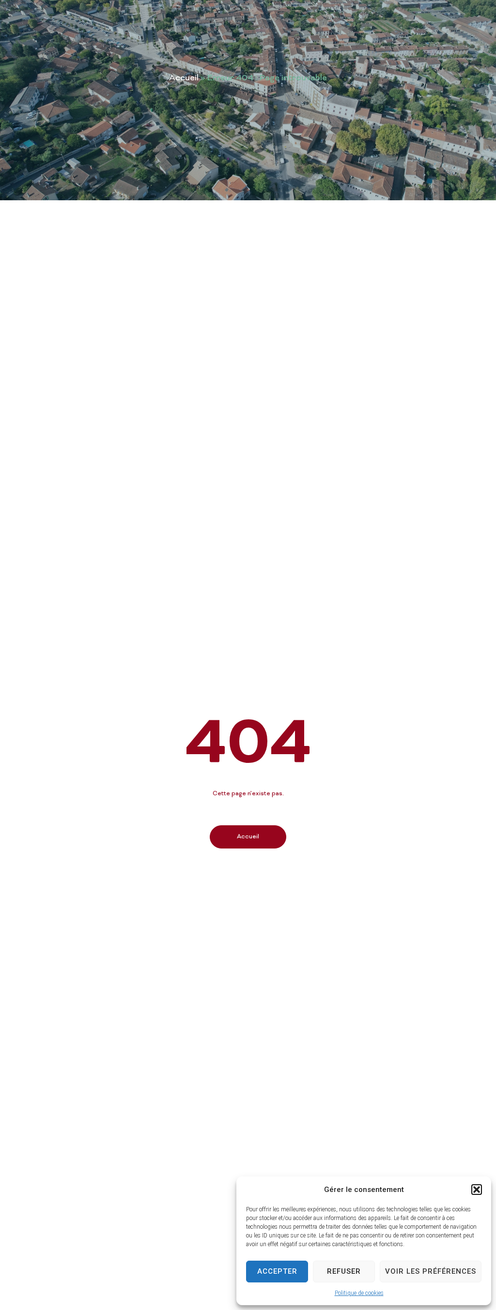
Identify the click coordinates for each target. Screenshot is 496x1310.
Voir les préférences (430, 1271)
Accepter (277, 1271)
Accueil (184, 78)
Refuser (344, 1271)
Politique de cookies (359, 1293)
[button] (476, 1189)
